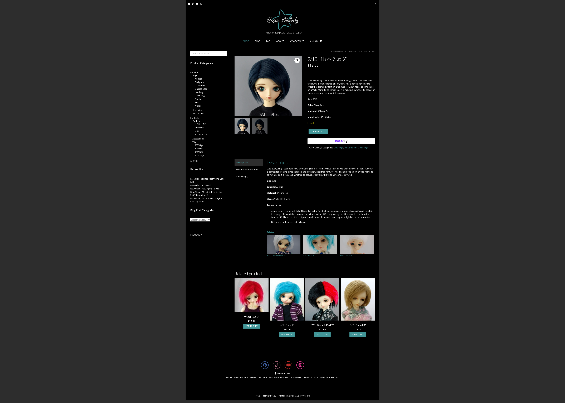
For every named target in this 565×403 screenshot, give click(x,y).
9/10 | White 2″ (347, 255)
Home (333, 51)
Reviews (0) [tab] (242, 176)
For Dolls (347, 51)
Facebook (196, 234)
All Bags (198, 78)
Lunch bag (200, 95)
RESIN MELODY (242, 377)
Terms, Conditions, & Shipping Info (294, 396)
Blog (257, 41)
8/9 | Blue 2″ (309, 255)
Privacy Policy (269, 396)
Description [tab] (242, 162)
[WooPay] (341, 141)
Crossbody (200, 85)
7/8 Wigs (199, 148)
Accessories (198, 138)
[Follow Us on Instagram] (201, 4)
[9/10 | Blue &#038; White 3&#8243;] (283, 244)
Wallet (198, 105)
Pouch (198, 99)
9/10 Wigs (338, 147)
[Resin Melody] (282, 19)
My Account (297, 41)
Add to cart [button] (251, 326)
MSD (197, 130)
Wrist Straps (198, 113)
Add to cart (318, 131)
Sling (197, 102)
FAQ (268, 41)
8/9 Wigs (199, 152)
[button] (297, 60)
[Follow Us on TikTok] (193, 4)
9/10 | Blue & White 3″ (277, 255)
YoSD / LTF (200, 124)
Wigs (355, 51)
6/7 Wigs (199, 145)
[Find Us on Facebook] (189, 4)
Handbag (199, 92)
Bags (194, 75)
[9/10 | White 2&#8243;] (357, 244)
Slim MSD (199, 127)
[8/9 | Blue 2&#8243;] (320, 244)
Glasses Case (201, 88)
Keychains (197, 110)
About (280, 41)
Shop (246, 41)
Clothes (196, 121)
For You (194, 72)
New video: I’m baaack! (201, 185)
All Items (349, 147)
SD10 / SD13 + (202, 134)
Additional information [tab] (247, 169)
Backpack (199, 82)
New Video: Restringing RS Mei (204, 188)
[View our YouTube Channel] (197, 4)
